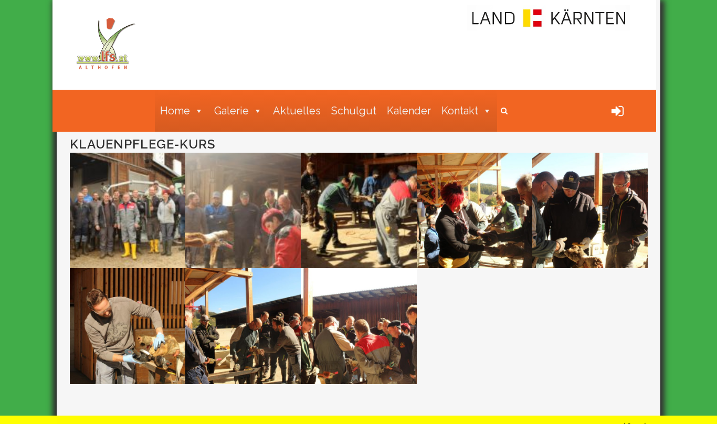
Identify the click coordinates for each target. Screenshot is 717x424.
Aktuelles (297, 110)
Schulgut (353, 110)
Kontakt (459, 110)
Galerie (231, 110)
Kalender (409, 110)
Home (175, 110)
